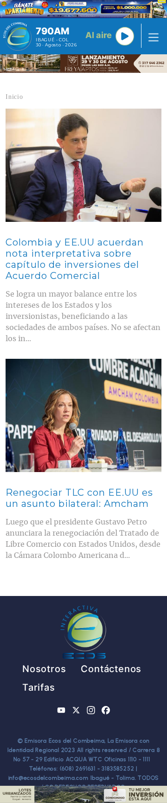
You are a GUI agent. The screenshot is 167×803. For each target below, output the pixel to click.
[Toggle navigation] (151, 36)
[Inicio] (17, 36)
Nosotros (44, 668)
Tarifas (38, 687)
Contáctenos (111, 668)
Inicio (14, 96)
